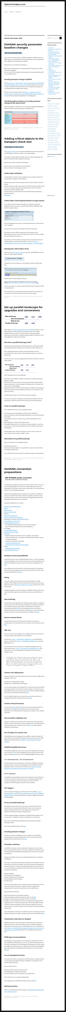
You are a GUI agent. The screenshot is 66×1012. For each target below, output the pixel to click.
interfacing (50, 119)
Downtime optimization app (13, 543)
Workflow (56, 149)
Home (5, 11)
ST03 (56, 140)
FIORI (52, 115)
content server (56, 108)
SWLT (26, 519)
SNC (49, 137)
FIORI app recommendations (13, 548)
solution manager (54, 137)
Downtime (7, 534)
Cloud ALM (50, 108)
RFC (53, 124)
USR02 (49, 146)
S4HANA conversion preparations (17, 470)
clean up (55, 106)
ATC (54, 103)
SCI (48, 135)
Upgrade (27, 996)
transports (36, 296)
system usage (51, 142)
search (54, 135)
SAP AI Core (50, 69)
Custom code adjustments (11, 515)
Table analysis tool (52, 71)
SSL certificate (51, 140)
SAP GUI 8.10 (51, 47)
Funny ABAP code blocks (53, 58)
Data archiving (8, 510)
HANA (53, 117)
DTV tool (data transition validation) (13, 517)
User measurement (57, 144)
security (58, 135)
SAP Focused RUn (51, 133)
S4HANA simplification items (11, 523)
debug (56, 112)
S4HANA (23, 127)
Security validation (30, 127)
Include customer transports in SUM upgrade (17, 544)
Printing (49, 124)
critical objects (30, 296)
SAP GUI (58, 133)
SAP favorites (51, 91)
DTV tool (31, 725)
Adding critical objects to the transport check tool (23, 140)
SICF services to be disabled (54, 87)
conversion (32, 457)
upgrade (14, 459)
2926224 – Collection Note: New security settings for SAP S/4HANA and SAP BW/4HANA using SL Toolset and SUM (23, 93)
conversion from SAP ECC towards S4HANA (23, 329)
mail (59, 119)
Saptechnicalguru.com (15, 4)
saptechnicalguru (8, 127)
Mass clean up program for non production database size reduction (54, 76)
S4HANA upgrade (8, 459)
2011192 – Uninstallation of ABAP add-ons (22, 639)
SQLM (21, 519)
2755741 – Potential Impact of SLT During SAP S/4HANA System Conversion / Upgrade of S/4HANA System (24, 793)
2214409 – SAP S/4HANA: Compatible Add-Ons (27, 648)
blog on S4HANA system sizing (25, 584)
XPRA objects (7, 195)
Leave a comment (14, 129)
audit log (57, 103)
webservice (50, 149)
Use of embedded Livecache (11, 550)
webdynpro (54, 146)
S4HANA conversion (39, 457)
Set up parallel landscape (10, 530)
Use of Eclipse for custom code (12, 521)
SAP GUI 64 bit (51, 90)
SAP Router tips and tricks (53, 51)
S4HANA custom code (52, 126)
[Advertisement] (33, 26)
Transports (24, 296)
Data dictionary (51, 112)
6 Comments (19, 459)
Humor (57, 117)
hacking (49, 117)
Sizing (5, 508)
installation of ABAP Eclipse (27, 740)
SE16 (51, 135)
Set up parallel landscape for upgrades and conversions (23, 309)
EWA (49, 115)
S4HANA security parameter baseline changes (23, 46)
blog (5, 564)
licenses (55, 119)
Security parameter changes (11, 532)
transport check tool (12, 151)
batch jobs (50, 106)
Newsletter (18, 11)
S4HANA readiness (52, 128)
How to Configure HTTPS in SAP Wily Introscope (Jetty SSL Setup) (55, 67)
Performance (56, 121)
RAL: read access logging (53, 88)
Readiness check (8, 506)
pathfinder (18, 506)
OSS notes (50, 121)
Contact (11, 11)
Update (27, 457)
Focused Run (57, 115)
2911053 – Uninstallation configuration (26, 641)
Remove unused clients (10, 512)
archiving (50, 103)
